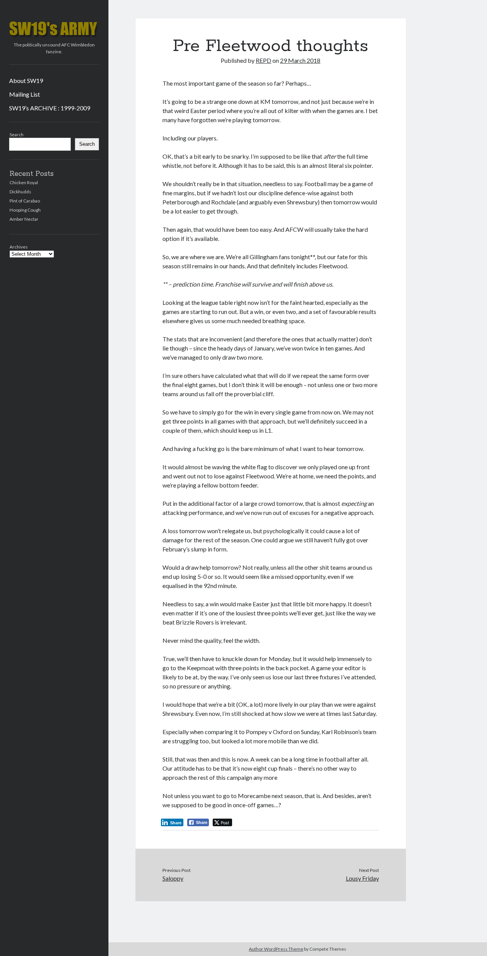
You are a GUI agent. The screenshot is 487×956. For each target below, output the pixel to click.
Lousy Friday (362, 878)
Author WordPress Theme (276, 949)
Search (17, 134)
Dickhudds (20, 191)
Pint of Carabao (25, 201)
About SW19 (26, 80)
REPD (263, 60)
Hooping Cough (25, 210)
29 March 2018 (300, 60)
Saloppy (172, 878)
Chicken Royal (24, 182)
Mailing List (24, 94)
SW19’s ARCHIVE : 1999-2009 (49, 108)
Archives (19, 247)
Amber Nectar (24, 219)
